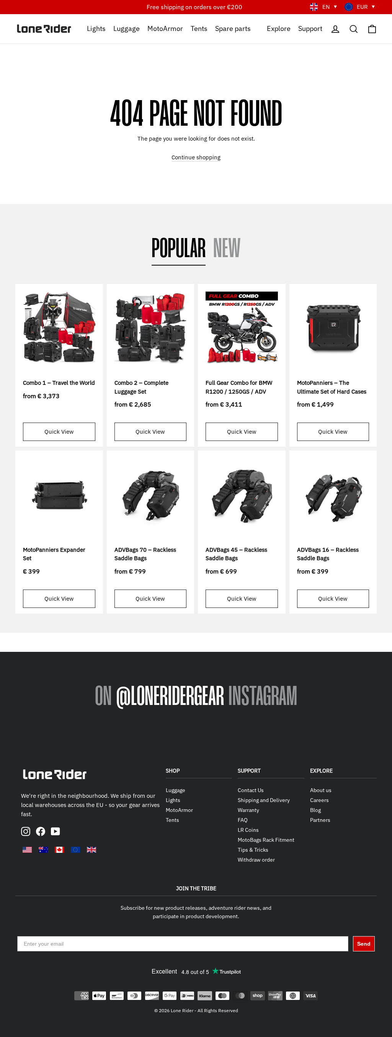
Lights (96, 28)
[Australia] (43, 849)
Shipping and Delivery (264, 800)
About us (321, 790)
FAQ (243, 820)
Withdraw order (256, 859)
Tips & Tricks (253, 849)
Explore (279, 28)
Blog (315, 810)
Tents (199, 28)
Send (364, 944)
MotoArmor (165, 28)
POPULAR (179, 250)
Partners (320, 820)
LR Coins (248, 829)
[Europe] (75, 849)
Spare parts (233, 28)
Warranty (248, 810)
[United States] (27, 849)
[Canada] (59, 849)
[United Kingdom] (91, 849)
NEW (227, 250)
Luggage (126, 28)
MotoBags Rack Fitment (266, 839)
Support (310, 28)
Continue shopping (196, 157)
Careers (319, 800)
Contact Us (251, 790)
